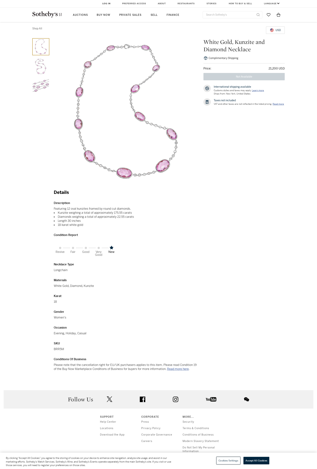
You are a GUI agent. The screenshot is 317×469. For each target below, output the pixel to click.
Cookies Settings (228, 460)
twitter (109, 399)
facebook (142, 399)
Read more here (178, 369)
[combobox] (232, 14)
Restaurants (186, 3)
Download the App (112, 434)
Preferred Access (134, 3)
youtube (211, 399)
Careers (146, 441)
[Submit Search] (258, 14)
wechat (246, 399)
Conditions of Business (198, 434)
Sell (154, 15)
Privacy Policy (151, 428)
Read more (278, 104)
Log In (106, 3)
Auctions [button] (80, 15)
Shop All (37, 28)
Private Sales (130, 15)
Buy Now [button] (103, 15)
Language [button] (270, 3)
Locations (106, 428)
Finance (173, 15)
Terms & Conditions (196, 428)
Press (145, 421)
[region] (158, 461)
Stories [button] (211, 3)
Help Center (108, 421)
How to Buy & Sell (240, 3)
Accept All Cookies (256, 460)
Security (188, 421)
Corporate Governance (156, 434)
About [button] (162, 3)
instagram (175, 399)
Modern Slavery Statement (201, 441)
